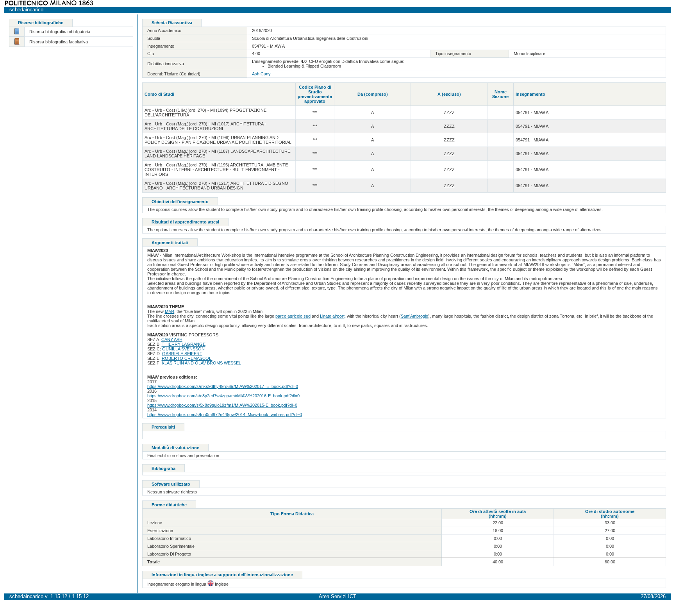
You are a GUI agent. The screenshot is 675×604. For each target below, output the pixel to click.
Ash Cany (261, 73)
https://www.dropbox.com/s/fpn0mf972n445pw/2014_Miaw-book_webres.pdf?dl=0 (224, 414)
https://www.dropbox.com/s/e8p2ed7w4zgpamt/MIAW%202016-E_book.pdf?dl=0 (223, 395)
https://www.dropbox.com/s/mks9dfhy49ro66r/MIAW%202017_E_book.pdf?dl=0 (222, 386)
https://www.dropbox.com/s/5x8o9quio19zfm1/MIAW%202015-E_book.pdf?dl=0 (222, 405)
